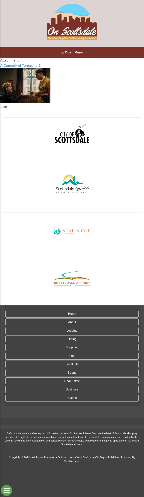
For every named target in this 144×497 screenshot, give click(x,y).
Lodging (72, 330)
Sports (72, 372)
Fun (72, 355)
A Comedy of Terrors (16, 65)
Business (72, 389)
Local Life (72, 364)
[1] (25, 102)
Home (72, 313)
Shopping (72, 347)
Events (72, 397)
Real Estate (72, 381)
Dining (72, 339)
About (72, 322)
